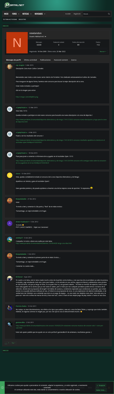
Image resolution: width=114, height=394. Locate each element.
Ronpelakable (21, 199)
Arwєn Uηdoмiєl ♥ (22, 222)
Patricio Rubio (21, 306)
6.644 (39, 45)
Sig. (13, 343)
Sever (18, 173)
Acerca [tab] (73, 60)
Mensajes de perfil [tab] (13, 60)
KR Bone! (19, 277)
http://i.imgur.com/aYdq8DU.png (27, 97)
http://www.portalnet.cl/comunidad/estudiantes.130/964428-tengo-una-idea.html (44, 243)
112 (98, 45)
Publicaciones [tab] (45, 60)
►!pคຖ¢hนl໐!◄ (21, 107)
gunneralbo (20, 322)
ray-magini (20, 65)
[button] (18, 14)
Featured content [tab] (61, 60)
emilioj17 (19, 238)
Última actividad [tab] (30, 60)
